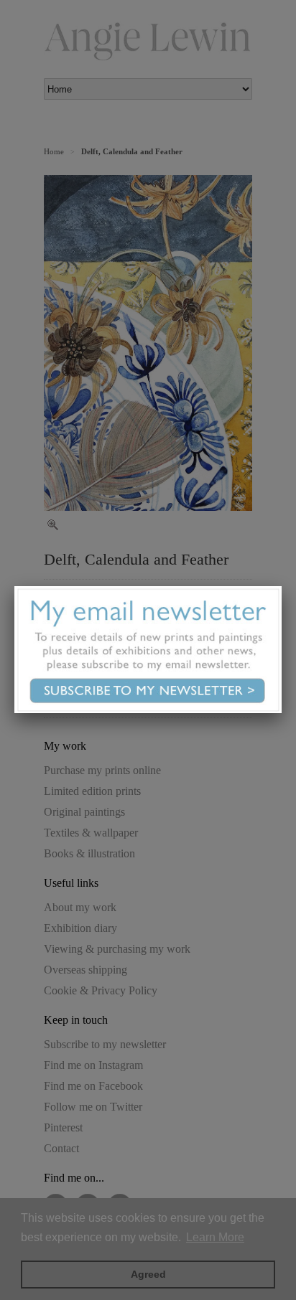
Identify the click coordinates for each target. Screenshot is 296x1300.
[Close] (282, 586)
